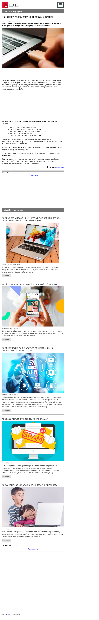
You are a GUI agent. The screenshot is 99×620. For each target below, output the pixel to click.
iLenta (9, 614)
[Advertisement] (33, 73)
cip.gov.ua (60, 167)
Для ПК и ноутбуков (13, 11)
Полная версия (33, 175)
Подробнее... (6, 275)
